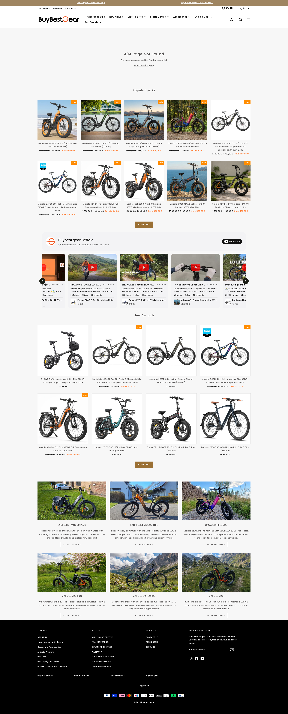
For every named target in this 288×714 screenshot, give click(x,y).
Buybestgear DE (45, 675)
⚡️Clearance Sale (95, 16)
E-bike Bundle (158, 16)
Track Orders (44, 8)
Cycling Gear (202, 16)
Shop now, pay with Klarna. (50, 642)
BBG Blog (42, 656)
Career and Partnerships (49, 647)
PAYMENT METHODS (101, 642)
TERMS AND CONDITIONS (103, 656)
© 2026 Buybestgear (144, 702)
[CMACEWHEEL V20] (216, 501)
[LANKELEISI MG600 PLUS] (72, 501)
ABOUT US (42, 637)
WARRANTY (97, 652)
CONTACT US (152, 637)
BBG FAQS (150, 647)
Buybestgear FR (81, 675)
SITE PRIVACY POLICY (101, 661)
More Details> (72, 544)
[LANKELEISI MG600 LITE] (144, 501)
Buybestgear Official (76, 239)
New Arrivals (116, 16)
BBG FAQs (57, 8)
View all (144, 224)
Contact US (70, 8)
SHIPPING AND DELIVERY (102, 637)
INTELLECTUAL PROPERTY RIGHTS (52, 666)
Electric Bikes (135, 16)
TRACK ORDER (152, 642)
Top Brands (92, 22)
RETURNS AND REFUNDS (102, 647)
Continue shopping (144, 65)
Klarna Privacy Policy (101, 666)
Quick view (57, 137)
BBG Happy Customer (48, 661)
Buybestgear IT (118, 675)
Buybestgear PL (153, 675)
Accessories (180, 16)
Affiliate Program (46, 652)
